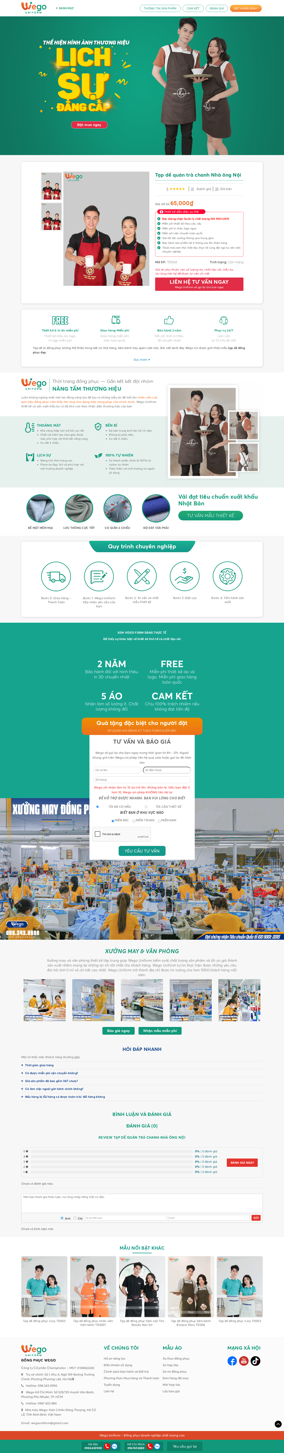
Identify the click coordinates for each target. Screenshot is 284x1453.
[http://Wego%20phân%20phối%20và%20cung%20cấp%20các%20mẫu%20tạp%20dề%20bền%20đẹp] (84, 71)
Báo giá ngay (118, 1031)
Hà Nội (93, 1446)
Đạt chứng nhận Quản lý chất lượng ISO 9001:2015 (195, 219)
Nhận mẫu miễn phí (160, 1031)
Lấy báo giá (171, 1391)
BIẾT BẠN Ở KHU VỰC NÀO (142, 812)
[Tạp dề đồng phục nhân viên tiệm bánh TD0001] (44, 1286)
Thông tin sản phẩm (160, 8)
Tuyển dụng (112, 1385)
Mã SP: (160, 262)
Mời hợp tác (171, 1385)
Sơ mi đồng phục (175, 1371)
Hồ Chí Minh (136, 1446)
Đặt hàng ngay (246, 8)
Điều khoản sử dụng (118, 1365)
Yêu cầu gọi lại (185, 1446)
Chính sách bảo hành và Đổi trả (126, 1371)
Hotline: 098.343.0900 (41, 1386)
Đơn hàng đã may (176, 1378)
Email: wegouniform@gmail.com (44, 1423)
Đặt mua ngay (89, 124)
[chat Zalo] (114, 1446)
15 (192, 189)
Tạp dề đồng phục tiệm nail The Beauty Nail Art (93, 1323)
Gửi (256, 1218)
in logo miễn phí (60, 340)
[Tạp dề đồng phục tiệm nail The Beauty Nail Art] (93, 1286)
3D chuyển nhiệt (169, 340)
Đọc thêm (140, 360)
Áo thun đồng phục (176, 1358)
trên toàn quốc (114, 340)
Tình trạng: (218, 262)
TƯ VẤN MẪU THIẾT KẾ (210, 515)
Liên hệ (109, 1391)
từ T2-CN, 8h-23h (224, 340)
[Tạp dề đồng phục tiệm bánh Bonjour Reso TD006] (142, 1286)
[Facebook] (232, 1361)
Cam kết (193, 8)
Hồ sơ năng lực (114, 1358)
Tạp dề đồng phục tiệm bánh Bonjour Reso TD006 (142, 1323)
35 (217, 189)
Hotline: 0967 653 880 (41, 1403)
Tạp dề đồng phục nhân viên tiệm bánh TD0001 (44, 1323)
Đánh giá (217, 8)
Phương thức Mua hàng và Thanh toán (131, 1378)
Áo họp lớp (170, 1365)
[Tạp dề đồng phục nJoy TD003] (191, 1286)
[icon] (107, 1446)
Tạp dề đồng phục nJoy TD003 (191, 1321)
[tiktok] (255, 1361)
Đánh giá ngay (242, 1162)
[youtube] (244, 1361)
